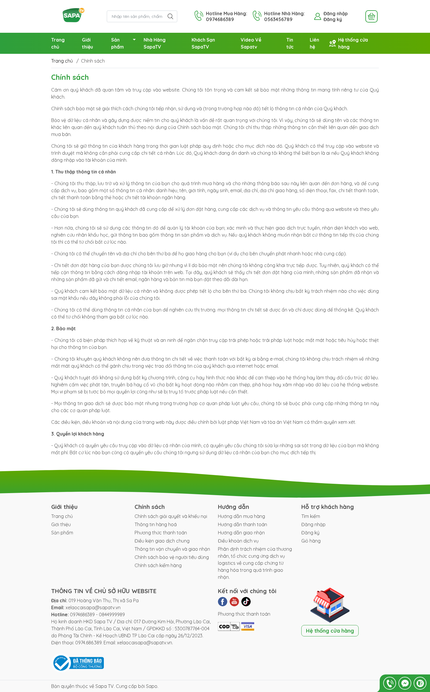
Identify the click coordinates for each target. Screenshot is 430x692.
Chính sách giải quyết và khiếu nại (171, 516)
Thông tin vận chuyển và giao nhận (172, 549)
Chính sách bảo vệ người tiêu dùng (172, 557)
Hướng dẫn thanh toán (242, 524)
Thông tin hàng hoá (156, 524)
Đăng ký (333, 19)
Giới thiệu (87, 43)
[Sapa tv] (76, 16)
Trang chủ (58, 43)
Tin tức (290, 43)
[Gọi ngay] (389, 683)
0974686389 (82, 614)
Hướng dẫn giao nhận (241, 533)
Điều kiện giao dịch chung (162, 541)
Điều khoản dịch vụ (238, 541)
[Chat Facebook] (404, 683)
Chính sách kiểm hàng (158, 565)
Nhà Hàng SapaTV (155, 43)
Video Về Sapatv (251, 43)
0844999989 (112, 614)
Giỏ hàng (311, 541)
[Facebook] (222, 601)
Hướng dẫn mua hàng (241, 516)
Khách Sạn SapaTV (203, 43)
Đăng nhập (336, 13)
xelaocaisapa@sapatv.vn (93, 607)
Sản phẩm (117, 43)
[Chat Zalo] (420, 683)
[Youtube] (234, 601)
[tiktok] (246, 601)
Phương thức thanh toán (161, 533)
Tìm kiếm (310, 516)
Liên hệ (314, 43)
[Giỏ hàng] (371, 16)
